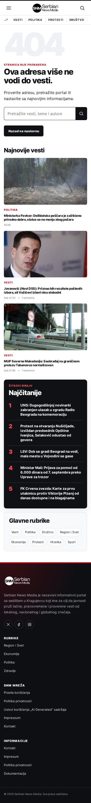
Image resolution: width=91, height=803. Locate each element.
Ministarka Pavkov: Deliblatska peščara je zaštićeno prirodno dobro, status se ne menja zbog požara (43, 217)
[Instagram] (29, 624)
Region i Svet (69, 532)
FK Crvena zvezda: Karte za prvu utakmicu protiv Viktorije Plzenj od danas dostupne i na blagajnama (49, 493)
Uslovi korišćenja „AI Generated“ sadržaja (35, 709)
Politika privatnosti (18, 701)
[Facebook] (19, 624)
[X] (8, 624)
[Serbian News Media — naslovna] (45, 8)
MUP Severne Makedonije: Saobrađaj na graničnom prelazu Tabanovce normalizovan (41, 363)
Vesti (17, 20)
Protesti (55, 20)
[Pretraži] (81, 113)
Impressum (12, 718)
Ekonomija (18, 542)
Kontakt (10, 726)
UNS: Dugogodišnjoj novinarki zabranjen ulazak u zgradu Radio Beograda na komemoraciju (47, 409)
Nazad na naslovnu (23, 131)
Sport (72, 542)
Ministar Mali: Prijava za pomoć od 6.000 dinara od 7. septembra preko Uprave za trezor (50, 472)
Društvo (76, 20)
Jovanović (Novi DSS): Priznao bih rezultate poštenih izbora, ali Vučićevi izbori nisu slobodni (43, 290)
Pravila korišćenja (17, 692)
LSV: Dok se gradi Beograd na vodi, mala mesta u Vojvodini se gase (49, 453)
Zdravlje (10, 671)
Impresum (11, 756)
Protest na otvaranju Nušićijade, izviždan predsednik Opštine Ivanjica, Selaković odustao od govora (47, 433)
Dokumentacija (15, 773)
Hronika (55, 542)
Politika (35, 20)
